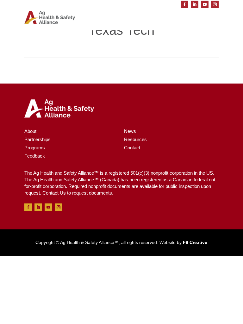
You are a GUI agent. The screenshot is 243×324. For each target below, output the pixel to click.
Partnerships (37, 139)
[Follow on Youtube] (205, 4)
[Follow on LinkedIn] (194, 4)
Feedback (34, 156)
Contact (132, 147)
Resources (135, 139)
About (30, 131)
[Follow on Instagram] (215, 4)
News (130, 131)
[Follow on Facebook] (184, 4)
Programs (34, 147)
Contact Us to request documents (77, 193)
